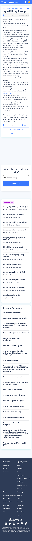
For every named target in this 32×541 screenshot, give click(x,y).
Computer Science (22, 485)
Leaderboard (6, 465)
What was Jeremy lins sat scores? (14, 406)
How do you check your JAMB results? (15, 318)
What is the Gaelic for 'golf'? (12, 346)
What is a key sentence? (10, 360)
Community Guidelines (9, 495)
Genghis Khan (7, 93)
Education (20, 8)
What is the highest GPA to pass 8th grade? (14, 444)
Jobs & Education (12, 8)
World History (21, 475)
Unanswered (6, 472)
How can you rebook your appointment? (11, 339)
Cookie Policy (20, 512)
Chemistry (19, 468)
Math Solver (6, 508)
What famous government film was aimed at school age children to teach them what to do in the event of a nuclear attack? (15, 368)
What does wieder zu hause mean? (14, 417)
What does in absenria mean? (12, 390)
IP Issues (19, 515)
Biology (19, 472)
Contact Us (20, 498)
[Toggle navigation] (2, 2)
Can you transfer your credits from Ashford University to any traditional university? (15, 325)
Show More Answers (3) (16, 129)
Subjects (5, 8)
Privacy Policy (20, 505)
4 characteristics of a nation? (12, 313)
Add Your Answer (16, 134)
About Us (19, 495)
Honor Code (6, 498)
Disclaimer (20, 508)
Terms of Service (21, 502)
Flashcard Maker (7, 502)
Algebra (19, 465)
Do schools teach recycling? (12, 412)
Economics (20, 488)
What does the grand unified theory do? (16, 333)
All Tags (5, 468)
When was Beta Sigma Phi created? (14, 395)
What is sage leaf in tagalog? (12, 377)
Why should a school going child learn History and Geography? (15, 383)
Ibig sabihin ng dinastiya (14, 11)
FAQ (4, 512)
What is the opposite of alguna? (13, 401)
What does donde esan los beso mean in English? (15, 424)
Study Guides (6, 505)
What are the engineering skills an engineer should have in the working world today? (15, 353)
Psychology (20, 482)
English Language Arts (23, 478)
